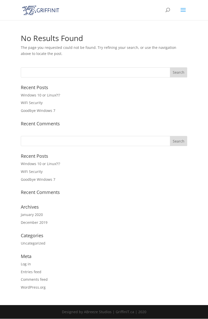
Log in (26, 264)
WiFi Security (32, 102)
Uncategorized (33, 243)
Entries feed (31, 271)
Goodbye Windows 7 (38, 110)
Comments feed (34, 279)
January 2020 (32, 214)
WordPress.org (33, 287)
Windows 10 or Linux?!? (40, 95)
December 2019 (34, 222)
